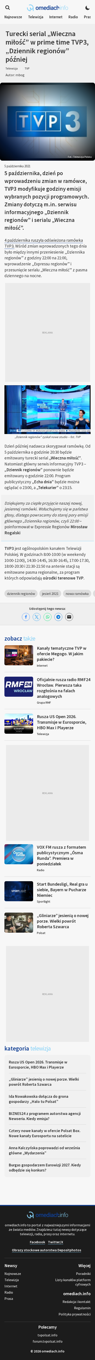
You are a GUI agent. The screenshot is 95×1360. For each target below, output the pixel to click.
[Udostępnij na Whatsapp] (47, 617)
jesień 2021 (50, 593)
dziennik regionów (21, 593)
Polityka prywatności (75, 1314)
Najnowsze (13, 16)
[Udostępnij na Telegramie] (58, 617)
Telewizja (35, 16)
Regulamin (82, 1308)
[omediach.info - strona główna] (47, 7)
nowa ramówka (77, 593)
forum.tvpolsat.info (48, 1341)
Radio (73, 16)
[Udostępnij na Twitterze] (37, 617)
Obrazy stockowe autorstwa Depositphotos (46, 1250)
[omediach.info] (47, 1217)
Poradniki (83, 1273)
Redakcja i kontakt (77, 1301)
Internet (56, 16)
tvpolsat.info (47, 1335)
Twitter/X (55, 1242)
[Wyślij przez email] (69, 617)
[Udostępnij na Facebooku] (26, 617)
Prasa (88, 16)
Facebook (37, 1242)
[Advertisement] (47, 332)
